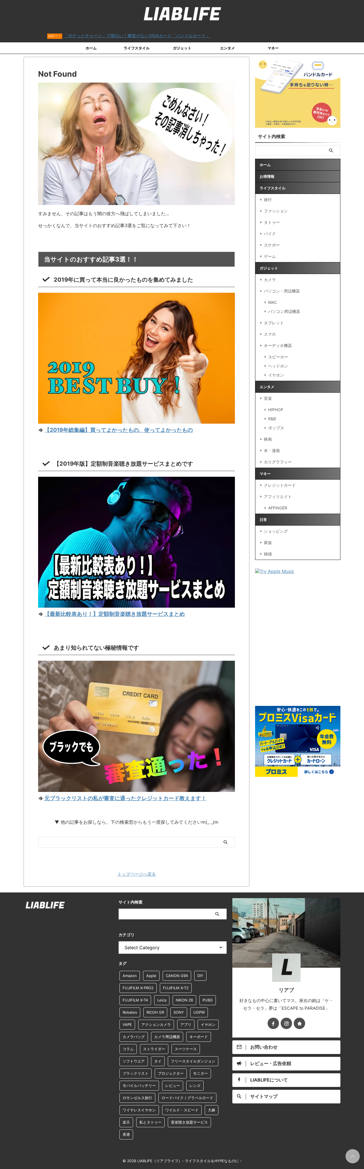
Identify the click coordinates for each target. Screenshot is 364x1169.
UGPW (199, 1012)
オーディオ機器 (278, 345)
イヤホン (276, 375)
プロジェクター (171, 1073)
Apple (151, 975)
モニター (200, 1073)
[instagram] (286, 1023)
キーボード (198, 1036)
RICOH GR (155, 1012)
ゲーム (270, 256)
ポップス (276, 427)
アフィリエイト (278, 496)
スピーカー (278, 356)
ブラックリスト (135, 1073)
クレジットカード (280, 485)
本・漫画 (272, 450)
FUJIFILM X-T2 (176, 988)
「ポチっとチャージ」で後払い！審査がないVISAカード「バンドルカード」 (105, 35)
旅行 (268, 199)
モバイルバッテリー (139, 1085)
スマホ (270, 334)
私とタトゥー (150, 1122)
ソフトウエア (134, 1061)
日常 (263, 519)
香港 (126, 1134)
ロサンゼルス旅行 (137, 1097)
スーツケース (186, 1049)
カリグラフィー (278, 461)
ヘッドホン (278, 365)
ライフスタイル (137, 48)
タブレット (274, 322)
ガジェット (182, 48)
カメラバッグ (134, 1036)
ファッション (276, 210)
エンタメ (227, 48)
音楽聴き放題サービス (189, 1122)
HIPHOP (275, 409)
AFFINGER (277, 507)
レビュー (172, 1085)
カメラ (270, 279)
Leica (161, 1000)
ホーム (91, 48)
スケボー (272, 244)
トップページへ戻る (136, 874)
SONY (178, 1012)
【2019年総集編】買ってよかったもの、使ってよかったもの (118, 429)
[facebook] (273, 1023)
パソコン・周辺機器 (282, 290)
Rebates (130, 1012)
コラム (128, 1049)
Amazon (130, 975)
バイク (270, 233)
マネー (273, 48)
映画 (268, 439)
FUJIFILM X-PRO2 (138, 988)
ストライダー (154, 1049)
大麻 (211, 1110)
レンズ (194, 1085)
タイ (158, 1061)
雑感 (268, 553)
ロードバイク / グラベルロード (187, 1097)
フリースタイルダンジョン (193, 1061)
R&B (272, 418)
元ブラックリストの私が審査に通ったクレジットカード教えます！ (125, 798)
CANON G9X (177, 975)
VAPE (127, 1024)
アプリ (185, 1024)
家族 (268, 542)
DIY (200, 975)
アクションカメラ (156, 1024)
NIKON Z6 (184, 1000)
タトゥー (272, 222)
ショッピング (276, 531)
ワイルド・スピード (181, 1110)
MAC (272, 302)
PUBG (207, 1000)
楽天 (126, 1122)
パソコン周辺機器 (284, 311)
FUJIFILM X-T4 (135, 1000)
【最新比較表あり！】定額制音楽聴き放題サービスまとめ (114, 613)
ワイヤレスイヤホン (139, 1110)
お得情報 (267, 176)
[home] (299, 1023)
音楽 (268, 398)
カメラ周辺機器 (167, 1036)
